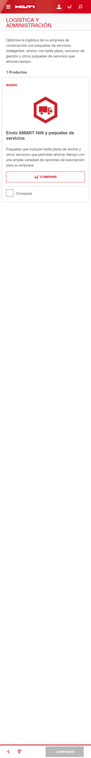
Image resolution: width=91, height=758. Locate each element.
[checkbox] (45, 193)
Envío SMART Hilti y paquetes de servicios (40, 135)
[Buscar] (80, 6)
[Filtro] (19, 751)
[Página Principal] (25, 6)
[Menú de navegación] (8, 6)
